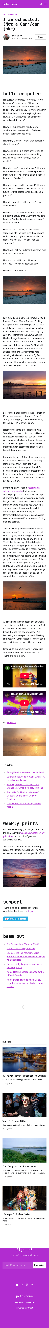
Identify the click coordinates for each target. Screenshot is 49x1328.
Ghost (30, 1308)
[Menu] (45, 4)
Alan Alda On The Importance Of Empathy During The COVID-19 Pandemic (23, 795)
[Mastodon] (27, 1285)
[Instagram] (32, 1285)
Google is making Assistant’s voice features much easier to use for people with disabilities (26, 956)
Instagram (18, 1302)
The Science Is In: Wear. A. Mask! (23, 944)
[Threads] (22, 1285)
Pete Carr (16, 35)
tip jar (30, 911)
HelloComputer (10, 14)
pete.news (10, 4)
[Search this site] (41, 4)
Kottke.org (12, 722)
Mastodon (31, 1302)
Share (40, 37)
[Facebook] (17, 1285)
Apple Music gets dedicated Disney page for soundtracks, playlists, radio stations (25, 983)
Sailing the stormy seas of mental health (26, 772)
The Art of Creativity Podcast (21, 948)
